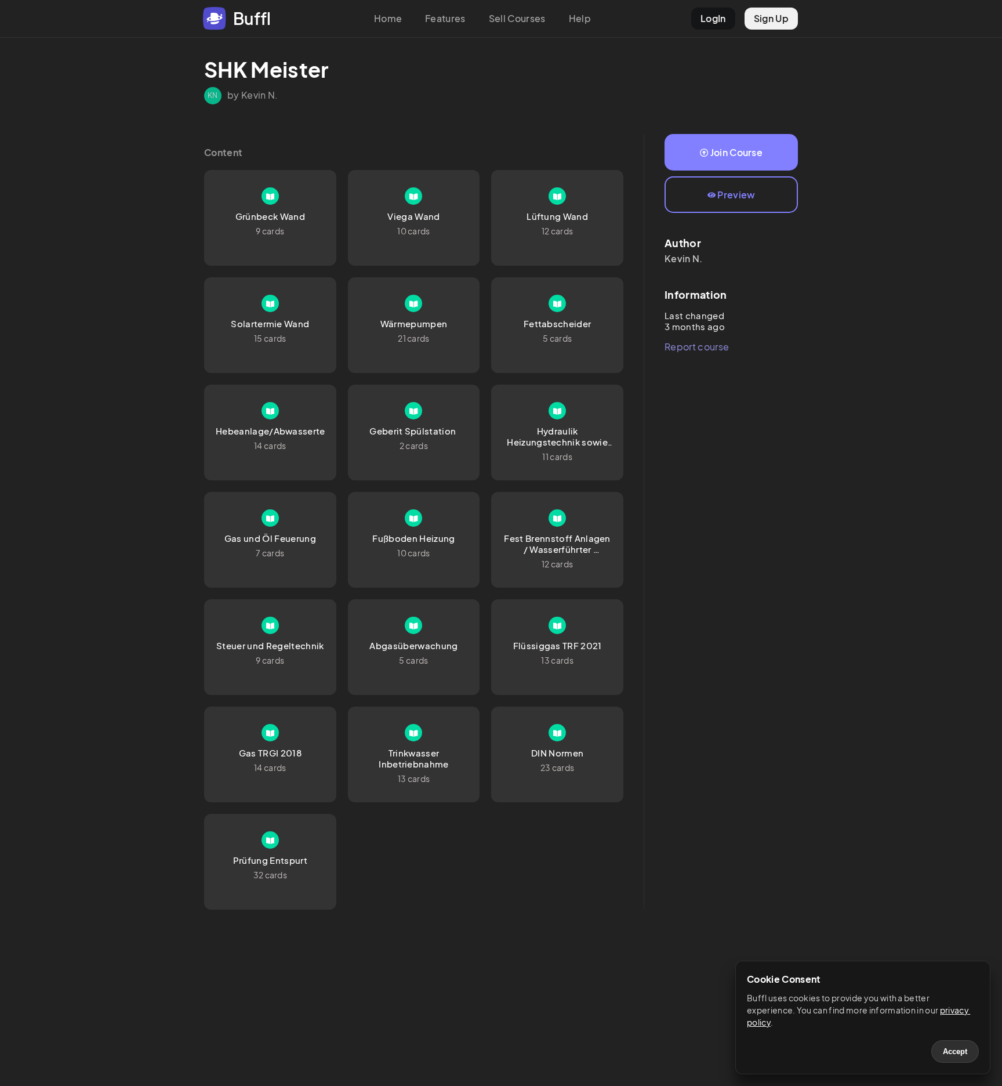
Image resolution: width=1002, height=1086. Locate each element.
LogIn (713, 18)
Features (445, 18)
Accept (955, 1051)
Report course (697, 347)
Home (388, 18)
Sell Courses (517, 18)
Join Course (736, 152)
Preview (736, 195)
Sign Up (771, 18)
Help (580, 18)
